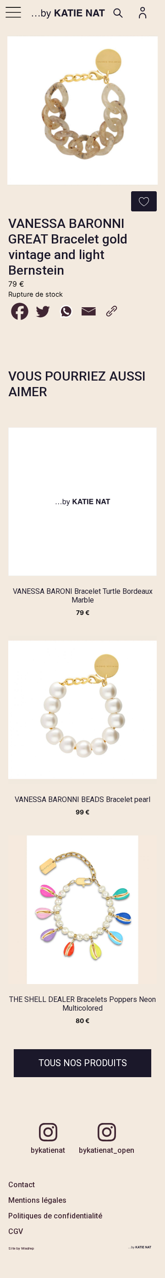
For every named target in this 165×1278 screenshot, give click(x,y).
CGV (15, 1231)
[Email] (88, 311)
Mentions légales (37, 1200)
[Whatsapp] (65, 311)
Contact (21, 1184)
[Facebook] (19, 311)
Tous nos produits (82, 1062)
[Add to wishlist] (144, 201)
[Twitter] (42, 311)
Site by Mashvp (21, 1248)
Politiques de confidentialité (55, 1216)
